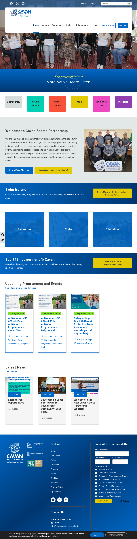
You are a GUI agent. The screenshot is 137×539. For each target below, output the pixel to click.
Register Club (108, 25)
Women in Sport (105, 469)
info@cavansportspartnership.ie (65, 526)
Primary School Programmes (111, 486)
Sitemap (54, 482)
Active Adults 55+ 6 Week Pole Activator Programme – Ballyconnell (51, 324)
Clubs (69, 25)
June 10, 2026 (13, 409)
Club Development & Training (111, 483)
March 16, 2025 (46, 418)
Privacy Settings (116, 535)
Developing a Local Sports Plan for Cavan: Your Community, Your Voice (52, 405)
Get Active (56, 25)
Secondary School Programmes (112, 489)
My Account (56, 491)
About (44, 25)
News (83, 3)
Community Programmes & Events (113, 476)
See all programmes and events (20, 288)
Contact (92, 3)
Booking (122, 25)
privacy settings (51, 536)
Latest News (14, 394)
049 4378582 (66, 519)
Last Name (117, 457)
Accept (97, 535)
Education (81, 25)
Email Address (101, 449)
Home (36, 25)
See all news (11, 371)
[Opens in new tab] (11, 3)
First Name (100, 457)
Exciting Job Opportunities (16, 401)
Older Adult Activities (107, 473)
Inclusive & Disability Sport (110, 493)
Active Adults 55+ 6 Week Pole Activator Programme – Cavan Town (18, 324)
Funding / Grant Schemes (110, 479)
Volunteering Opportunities (110, 496)
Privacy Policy (57, 487)
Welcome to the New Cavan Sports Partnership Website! (84, 404)
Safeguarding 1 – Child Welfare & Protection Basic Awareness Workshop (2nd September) (84, 326)
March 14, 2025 (79, 415)
